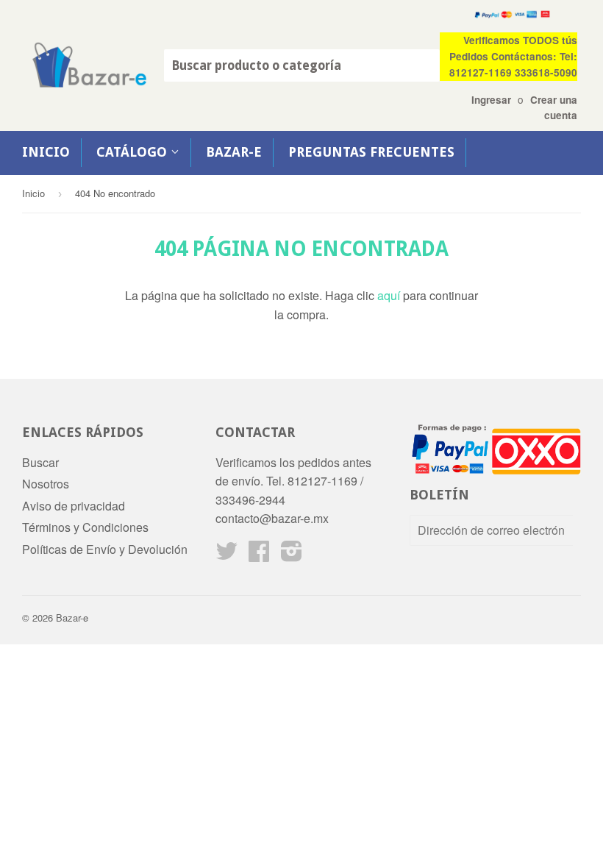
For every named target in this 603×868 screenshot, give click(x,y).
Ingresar (491, 100)
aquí (388, 295)
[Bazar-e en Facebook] (259, 555)
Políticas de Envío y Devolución (105, 549)
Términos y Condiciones (85, 527)
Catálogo (133, 152)
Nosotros (45, 483)
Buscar (40, 462)
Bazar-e (234, 152)
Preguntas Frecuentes (371, 152)
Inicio (46, 152)
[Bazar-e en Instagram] (291, 555)
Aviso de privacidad (73, 505)
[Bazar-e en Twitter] (226, 555)
